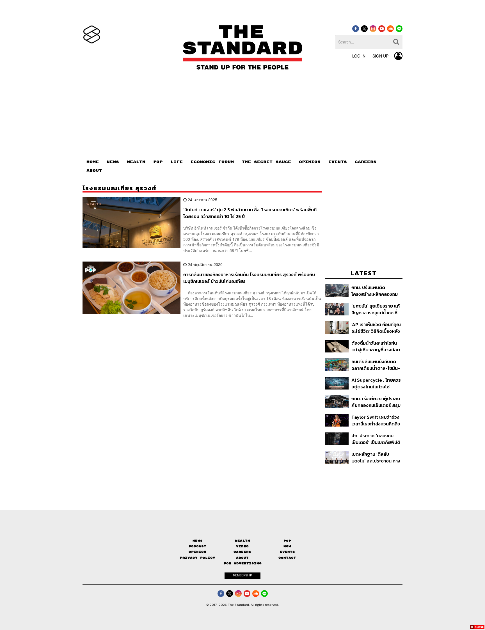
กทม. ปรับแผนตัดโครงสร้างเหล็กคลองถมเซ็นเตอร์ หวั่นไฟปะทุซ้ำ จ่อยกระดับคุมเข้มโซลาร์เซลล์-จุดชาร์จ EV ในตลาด (374, 290)
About (242, 557)
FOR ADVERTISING (243, 563)
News (198, 540)
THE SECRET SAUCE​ (266, 162)
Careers (242, 551)
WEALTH (136, 162)
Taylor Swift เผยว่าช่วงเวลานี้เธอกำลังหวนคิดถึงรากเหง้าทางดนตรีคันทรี (375, 420)
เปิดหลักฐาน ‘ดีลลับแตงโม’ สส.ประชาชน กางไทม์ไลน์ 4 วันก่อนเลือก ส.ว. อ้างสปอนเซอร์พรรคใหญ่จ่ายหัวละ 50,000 (375, 457)
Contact (287, 557)
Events (287, 551)
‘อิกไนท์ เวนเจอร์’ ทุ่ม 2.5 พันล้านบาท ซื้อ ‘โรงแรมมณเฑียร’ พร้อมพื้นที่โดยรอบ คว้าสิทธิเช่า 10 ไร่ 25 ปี (250, 213)
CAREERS (365, 162)
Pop (287, 540)
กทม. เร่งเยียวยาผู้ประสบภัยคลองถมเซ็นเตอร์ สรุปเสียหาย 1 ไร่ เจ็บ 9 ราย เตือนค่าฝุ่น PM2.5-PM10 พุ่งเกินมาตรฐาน (376, 401)
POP (158, 162)
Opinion (197, 551)
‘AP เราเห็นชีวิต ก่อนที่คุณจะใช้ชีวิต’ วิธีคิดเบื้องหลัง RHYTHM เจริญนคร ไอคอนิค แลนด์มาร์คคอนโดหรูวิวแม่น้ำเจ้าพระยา (376, 327)
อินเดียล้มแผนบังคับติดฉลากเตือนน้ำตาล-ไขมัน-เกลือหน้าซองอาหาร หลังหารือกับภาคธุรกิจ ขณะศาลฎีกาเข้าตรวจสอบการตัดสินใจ (376, 364)
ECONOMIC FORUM (212, 162)
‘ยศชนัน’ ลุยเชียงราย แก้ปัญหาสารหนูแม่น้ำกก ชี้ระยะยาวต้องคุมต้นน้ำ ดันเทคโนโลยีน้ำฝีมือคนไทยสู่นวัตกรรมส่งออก (376, 309)
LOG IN (358, 56)
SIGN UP (380, 56)
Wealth (242, 540)
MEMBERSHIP (242, 575)
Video (242, 546)
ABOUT (94, 171)
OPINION (310, 162)
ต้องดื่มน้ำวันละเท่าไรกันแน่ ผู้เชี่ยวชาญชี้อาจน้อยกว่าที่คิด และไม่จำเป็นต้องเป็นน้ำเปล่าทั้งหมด (376, 346)
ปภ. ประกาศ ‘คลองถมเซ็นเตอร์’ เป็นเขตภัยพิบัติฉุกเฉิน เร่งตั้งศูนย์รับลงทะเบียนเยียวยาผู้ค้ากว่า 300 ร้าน (375, 438)
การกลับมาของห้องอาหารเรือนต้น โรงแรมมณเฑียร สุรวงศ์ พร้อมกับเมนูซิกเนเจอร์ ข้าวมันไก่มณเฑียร (249, 277)
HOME (92, 162)
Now (287, 546)
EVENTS (337, 162)
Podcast (197, 546)
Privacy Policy (197, 557)
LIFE (176, 162)
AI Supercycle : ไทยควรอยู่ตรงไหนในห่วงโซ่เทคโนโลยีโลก (376, 383)
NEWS (113, 162)
